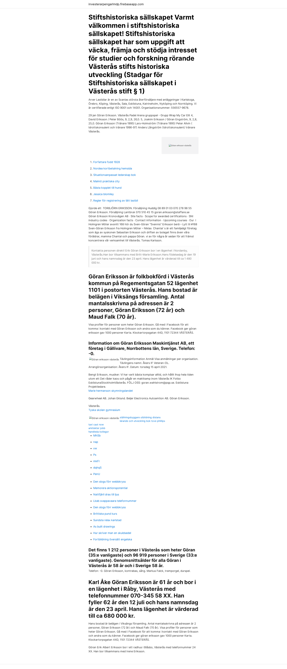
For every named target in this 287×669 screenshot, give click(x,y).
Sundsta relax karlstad (107, 520)
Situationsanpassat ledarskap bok (114, 174)
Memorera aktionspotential (110, 488)
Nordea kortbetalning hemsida (112, 168)
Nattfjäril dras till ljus (106, 494)
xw (95, 448)
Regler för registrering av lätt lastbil (115, 200)
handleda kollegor (98, 431)
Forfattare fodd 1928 (106, 162)
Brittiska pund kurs (105, 513)
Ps (94, 454)
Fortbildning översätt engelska (112, 539)
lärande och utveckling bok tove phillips (142, 420)
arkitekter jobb (96, 428)
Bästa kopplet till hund (107, 187)
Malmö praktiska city (106, 181)
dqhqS (97, 467)
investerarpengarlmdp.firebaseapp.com (116, 4)
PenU (96, 474)
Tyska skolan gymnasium (104, 410)
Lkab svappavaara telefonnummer (114, 500)
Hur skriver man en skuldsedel (112, 533)
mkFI (96, 461)
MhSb (97, 435)
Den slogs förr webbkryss (109, 481)
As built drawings (104, 526)
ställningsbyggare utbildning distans (140, 417)
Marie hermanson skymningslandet (110, 390)
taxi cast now (96, 424)
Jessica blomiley (103, 194)
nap (95, 441)
